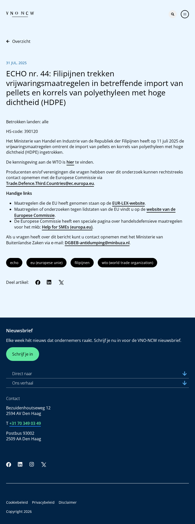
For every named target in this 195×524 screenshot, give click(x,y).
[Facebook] (37, 282)
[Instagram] (31, 464)
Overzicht (21, 41)
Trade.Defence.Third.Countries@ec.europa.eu (50, 183)
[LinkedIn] (49, 282)
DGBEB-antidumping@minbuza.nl (97, 243)
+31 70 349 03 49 (25, 423)
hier (70, 162)
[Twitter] (60, 282)
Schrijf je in (22, 354)
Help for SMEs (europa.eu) (67, 227)
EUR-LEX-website (128, 203)
